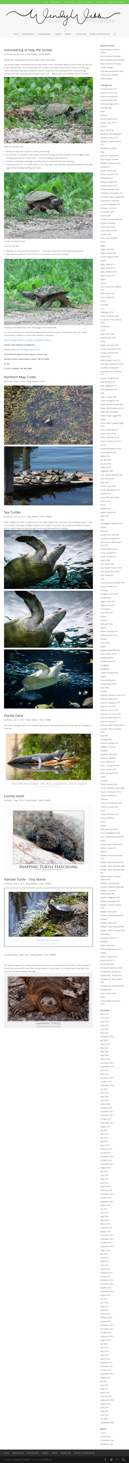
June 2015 (104, 1213)
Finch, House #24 (107, 293)
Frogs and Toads (107, 334)
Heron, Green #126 (108, 433)
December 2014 (107, 1235)
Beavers (103, 115)
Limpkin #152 (105, 493)
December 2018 (107, 1078)
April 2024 (104, 1025)
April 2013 (104, 1310)
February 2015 (106, 1227)
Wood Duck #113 (107, 960)
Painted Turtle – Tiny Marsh (25, 879)
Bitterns (103, 126)
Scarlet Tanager (106, 67)
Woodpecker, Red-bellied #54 (112, 986)
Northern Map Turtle (20, 377)
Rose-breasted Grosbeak (110, 56)
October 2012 (106, 1332)
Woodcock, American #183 (111, 968)
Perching (103, 590)
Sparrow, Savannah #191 (110, 717)
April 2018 (104, 1100)
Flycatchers (105, 326)
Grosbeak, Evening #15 (109, 368)
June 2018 (104, 1093)
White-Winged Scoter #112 (111, 949)
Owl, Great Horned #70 (109, 571)
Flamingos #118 (107, 312)
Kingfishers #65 (106, 471)
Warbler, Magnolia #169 (110, 897)
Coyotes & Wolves (108, 223)
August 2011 (105, 1377)
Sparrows (104, 735)
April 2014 (104, 1265)
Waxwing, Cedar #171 (109, 938)
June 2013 (104, 1302)
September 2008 (107, 1422)
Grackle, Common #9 (109, 353)
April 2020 (104, 1055)
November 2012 (107, 1329)
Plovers (103, 616)
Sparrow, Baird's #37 (108, 699)
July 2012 (104, 1344)
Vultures (103, 852)
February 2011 (106, 1396)
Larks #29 (104, 482)
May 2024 (104, 1021)
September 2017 (107, 1123)
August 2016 (105, 1168)
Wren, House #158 (108, 993)
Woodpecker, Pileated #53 (111, 975)
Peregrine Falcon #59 (109, 594)
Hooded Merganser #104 (110, 448)
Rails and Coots (106, 624)
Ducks (102, 242)
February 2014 (106, 1272)
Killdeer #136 (105, 467)
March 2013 (105, 1314)
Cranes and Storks (107, 227)
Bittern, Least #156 (108, 122)
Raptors (81, 2)
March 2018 (105, 1104)
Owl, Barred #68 (107, 564)
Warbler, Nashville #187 (110, 901)
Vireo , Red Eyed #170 (109, 829)
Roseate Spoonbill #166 (110, 650)
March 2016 (105, 1186)
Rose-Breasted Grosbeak (110, 63)
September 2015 (107, 1201)
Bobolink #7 (105, 167)
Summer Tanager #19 (109, 743)
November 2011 (107, 1366)
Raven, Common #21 (109, 631)
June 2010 (104, 1407)
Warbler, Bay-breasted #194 (111, 862)
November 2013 (107, 1284)
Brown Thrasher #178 (109, 174)
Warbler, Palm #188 (108, 911)
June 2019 (104, 1070)
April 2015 (104, 1220)
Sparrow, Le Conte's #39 (110, 714)
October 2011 (106, 1370)
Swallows (104, 750)
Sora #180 (104, 687)
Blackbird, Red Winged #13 (111, 134)
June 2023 (104, 1029)
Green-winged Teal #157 (110, 360)
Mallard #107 (105, 508)
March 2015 (105, 1224)
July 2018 (104, 1089)
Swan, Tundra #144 (108, 769)
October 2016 (106, 1160)
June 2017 (104, 1134)
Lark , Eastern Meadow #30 (111, 475)
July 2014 (104, 1254)
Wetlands (104, 941)
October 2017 (106, 1119)
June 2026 (104, 1014)
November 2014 (107, 1239)
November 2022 (107, 1036)
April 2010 (104, 1415)
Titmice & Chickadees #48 (111, 803)
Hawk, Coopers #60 (108, 397)
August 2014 (105, 1250)
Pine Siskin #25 (106, 612)
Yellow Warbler (106, 78)
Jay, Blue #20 (105, 460)
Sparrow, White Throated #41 (112, 725)
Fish (102, 308)
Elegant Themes (22, 1459)
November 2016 (107, 1156)
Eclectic (103, 260)
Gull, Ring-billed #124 (108, 389)
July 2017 (104, 1130)
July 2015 (104, 1209)
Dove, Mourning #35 (108, 238)
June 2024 (104, 1018)
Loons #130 (105, 501)
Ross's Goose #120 (108, 654)
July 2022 (104, 1040)
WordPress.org (106, 1444)
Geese (103, 341)
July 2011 (104, 1381)
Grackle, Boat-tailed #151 (110, 349)
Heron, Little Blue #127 (109, 437)
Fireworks (104, 305)
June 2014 (104, 1257)
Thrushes (104, 799)
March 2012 (105, 1359)
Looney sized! (14, 796)
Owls (102, 579)
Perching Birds (69, 2)
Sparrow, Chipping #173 (110, 703)
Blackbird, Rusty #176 (109, 137)
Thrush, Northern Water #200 (112, 788)
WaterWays (105, 934)
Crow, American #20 (108, 230)
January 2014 (105, 1276)
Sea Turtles (12, 512)
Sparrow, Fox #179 (108, 706)
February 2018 (106, 1108)
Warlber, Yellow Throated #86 (112, 930)
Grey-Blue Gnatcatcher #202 (112, 71)
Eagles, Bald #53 (107, 249)
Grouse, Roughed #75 (109, 378)
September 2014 (107, 1246)
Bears (102, 111)
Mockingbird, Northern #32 (111, 523)
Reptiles (34, 54)
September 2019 (107, 1066)
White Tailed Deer (107, 945)
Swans (103, 777)
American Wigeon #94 (109, 104)
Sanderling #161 (107, 657)
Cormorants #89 (107, 212)
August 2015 (105, 1205)
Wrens (103, 997)
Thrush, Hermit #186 (108, 784)
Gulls (102, 393)
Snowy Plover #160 (108, 684)
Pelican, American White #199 (112, 583)
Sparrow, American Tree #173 (112, 695)
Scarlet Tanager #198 (109, 672)
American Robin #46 (108, 100)
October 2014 (106, 1242)
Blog (28, 54)
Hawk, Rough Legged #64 (110, 415)
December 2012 (107, 1325)
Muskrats (104, 531)
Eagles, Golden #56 (108, 253)
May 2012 (104, 1351)
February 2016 (106, 1190)
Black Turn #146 (107, 130)
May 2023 (104, 1033)
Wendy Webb (11, 955)
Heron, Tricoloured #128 (110, 441)
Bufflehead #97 (106, 178)
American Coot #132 (108, 93)
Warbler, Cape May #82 (110, 883)
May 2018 (104, 1096)
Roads (103, 646)
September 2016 (107, 1164)
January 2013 (105, 1321)
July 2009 (104, 1419)
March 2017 (105, 1145)
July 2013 (104, 1299)
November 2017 (107, 1115)
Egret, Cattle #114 (107, 264)
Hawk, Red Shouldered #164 (111, 408)
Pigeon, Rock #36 (107, 601)
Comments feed (107, 1440)
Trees (102, 810)
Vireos (102, 840)
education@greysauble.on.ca (28, 349)
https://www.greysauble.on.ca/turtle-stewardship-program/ (28, 340)
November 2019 (107, 1063)
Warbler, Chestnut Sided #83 (112, 887)
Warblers (104, 919)
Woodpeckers (106, 989)
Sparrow (103, 691)
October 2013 (106, 1287)
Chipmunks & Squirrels (109, 200)
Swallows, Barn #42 (108, 754)
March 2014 (105, 1269)
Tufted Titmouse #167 (109, 814)
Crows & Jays (105, 234)
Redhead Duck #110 (108, 635)
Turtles (41, 54)
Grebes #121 (105, 356)
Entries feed (105, 1436)
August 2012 (105, 1340)
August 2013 (105, 1295)
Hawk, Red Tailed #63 (109, 412)
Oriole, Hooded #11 (108, 553)
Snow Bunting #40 (107, 680)
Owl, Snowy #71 (107, 575)
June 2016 (104, 1175)
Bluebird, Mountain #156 (110, 163)
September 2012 (107, 1336)
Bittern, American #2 (108, 119)
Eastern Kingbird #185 (109, 257)
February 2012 (106, 1362)
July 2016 (104, 1171)
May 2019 (104, 1074)
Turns (102, 822)
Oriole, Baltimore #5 (108, 549)
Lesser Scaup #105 (108, 486)
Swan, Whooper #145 (109, 773)
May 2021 (104, 1048)
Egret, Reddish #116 (108, 272)
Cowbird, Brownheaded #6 (111, 219)
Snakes (103, 676)
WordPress (47, 1459)
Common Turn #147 (108, 208)
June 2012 (104, 1347)
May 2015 (104, 1216)
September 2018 (107, 1085)
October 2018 (106, 1081)
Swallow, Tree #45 (108, 747)
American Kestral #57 (109, 96)
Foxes (102, 330)
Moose (103, 527)
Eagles (103, 245)
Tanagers (104, 780)
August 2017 (105, 1126)
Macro (103, 505)
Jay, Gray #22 (105, 463)
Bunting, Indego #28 (108, 182)
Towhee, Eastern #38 (109, 807)
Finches (103, 301)
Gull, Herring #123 (107, 382)
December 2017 (107, 1111)
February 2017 (106, 1149)
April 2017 (104, 1141)
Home (45, 2)
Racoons (104, 620)
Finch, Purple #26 (107, 297)
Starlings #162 (106, 739)
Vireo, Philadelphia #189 (110, 833)
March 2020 (105, 1059)
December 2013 (107, 1280)
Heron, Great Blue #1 (109, 430)
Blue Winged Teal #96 (109, 159)
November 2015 (107, 1194)
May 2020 (104, 1051)
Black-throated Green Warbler (112, 60)
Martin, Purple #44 (108, 512)
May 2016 (104, 1179)
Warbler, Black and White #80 (112, 866)
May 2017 (104, 1138)
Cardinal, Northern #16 (109, 189)
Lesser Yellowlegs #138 (110, 490)
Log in (102, 1433)
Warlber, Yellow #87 (108, 923)
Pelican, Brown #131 (108, 586)
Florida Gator (14, 715)
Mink (102, 520)
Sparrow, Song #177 (108, 721)
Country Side (100, 2)
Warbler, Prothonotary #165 (111, 915)
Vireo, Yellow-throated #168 (111, 837)
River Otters (105, 643)
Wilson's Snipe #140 (108, 957)
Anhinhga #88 (106, 108)
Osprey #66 (105, 560)
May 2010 (104, 1411)
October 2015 (106, 1198)
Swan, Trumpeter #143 (109, 765)
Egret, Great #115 (107, 268)
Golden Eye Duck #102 (109, 345)
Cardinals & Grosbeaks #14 (111, 193)
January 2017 (105, 1153)
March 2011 (105, 1392)
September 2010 (107, 1400)
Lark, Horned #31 (107, 478)
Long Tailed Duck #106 (109, 497)
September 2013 (107, 1291)
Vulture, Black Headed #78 (111, 844)
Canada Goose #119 (108, 185)
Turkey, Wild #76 (107, 818)
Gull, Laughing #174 (108, 386)
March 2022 (105, 1044)
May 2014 (104, 1261)
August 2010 (105, 1404)
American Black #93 (108, 89)
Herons (103, 445)
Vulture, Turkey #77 (108, 848)
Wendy (9, 54)
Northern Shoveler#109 (110, 538)
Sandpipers (104, 665)
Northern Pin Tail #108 (109, 535)
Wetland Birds (55, 2)
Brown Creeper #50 (108, 170)
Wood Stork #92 (107, 964)
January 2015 (105, 1231)
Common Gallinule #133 (110, 204)
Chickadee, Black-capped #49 (112, 197)
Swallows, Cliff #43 (108, 758)
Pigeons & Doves (107, 605)
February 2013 (106, 1317)
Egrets (103, 279)
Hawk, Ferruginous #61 (109, 400)
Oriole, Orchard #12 (108, 556)
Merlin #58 (104, 516)
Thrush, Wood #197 (108, 795)
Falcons (103, 283)
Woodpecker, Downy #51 (110, 971)
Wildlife (89, 2)
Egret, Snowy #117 (108, 275)
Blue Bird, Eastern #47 (109, 155)
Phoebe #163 (105, 598)
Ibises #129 (105, 456)
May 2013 (104, 1306)
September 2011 (107, 1374)
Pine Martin (105, 609)
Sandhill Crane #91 (108, 661)
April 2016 (104, 1183)
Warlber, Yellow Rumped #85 (112, 926)
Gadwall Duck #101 (108, 337)
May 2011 (104, 1389)
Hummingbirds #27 (108, 452)
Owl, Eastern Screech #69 (110, 568)
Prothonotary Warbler (109, 75)
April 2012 (104, 1355)
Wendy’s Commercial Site (116, 2)
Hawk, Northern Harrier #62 (111, 404)
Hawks (103, 419)
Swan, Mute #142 (107, 762)
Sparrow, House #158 (109, 710)
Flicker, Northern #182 (109, 316)
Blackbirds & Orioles (108, 148)
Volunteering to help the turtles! (28, 50)
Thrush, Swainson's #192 (110, 792)
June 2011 (104, 1385)
